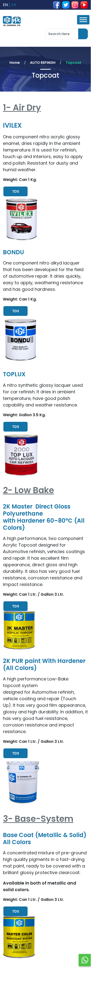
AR (13, 5)
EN (5, 5)
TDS (15, 191)
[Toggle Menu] (83, 19)
